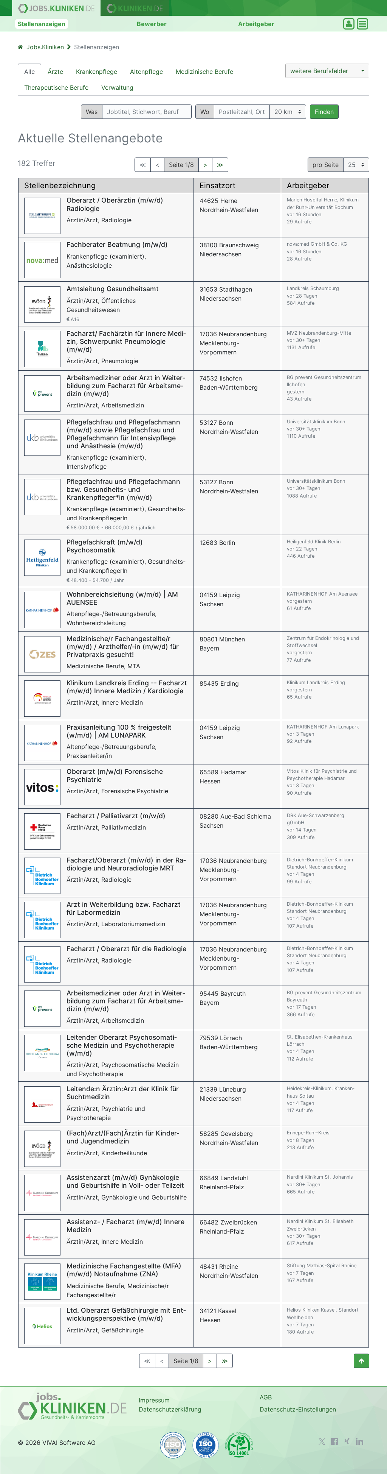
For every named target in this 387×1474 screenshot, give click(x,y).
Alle (29, 71)
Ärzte (55, 71)
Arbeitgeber (256, 24)
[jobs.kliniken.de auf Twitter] (322, 1441)
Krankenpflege (96, 71)
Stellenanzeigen (41, 24)
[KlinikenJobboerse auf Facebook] (334, 1441)
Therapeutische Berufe (56, 87)
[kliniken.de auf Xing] (347, 1441)
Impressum (154, 1400)
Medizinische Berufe (204, 71)
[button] (327, 71)
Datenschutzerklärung (170, 1409)
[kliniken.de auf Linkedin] (359, 1441)
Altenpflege (146, 71)
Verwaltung (117, 87)
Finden (324, 111)
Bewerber (152, 24)
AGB (266, 1397)
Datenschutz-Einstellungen (298, 1409)
